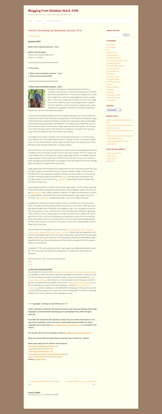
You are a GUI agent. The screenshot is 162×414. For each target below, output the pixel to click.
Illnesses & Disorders (113, 82)
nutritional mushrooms (47, 232)
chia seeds (65, 232)
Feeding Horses (111, 52)
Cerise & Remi (111, 44)
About (39, 21)
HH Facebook (110, 161)
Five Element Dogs (112, 55)
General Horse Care (113, 68)
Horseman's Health (112, 76)
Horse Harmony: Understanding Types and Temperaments (73, 272)
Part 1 (30, 261)
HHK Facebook (111, 158)
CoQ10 (58, 232)
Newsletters (110, 89)
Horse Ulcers (110, 74)
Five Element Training (113, 63)
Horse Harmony (111, 156)
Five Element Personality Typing (116, 60)
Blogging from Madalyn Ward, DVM (53, 11)
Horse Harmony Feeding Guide (78, 282)
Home (30, 21)
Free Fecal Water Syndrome (115, 66)
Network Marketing (112, 87)
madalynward (40, 359)
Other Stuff (110, 92)
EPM (107, 50)
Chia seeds (62, 179)
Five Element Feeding (113, 58)
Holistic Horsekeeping (113, 153)
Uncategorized (111, 100)
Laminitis (109, 84)
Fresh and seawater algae (76, 230)
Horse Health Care (112, 71)
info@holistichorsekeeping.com (78, 333)
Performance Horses (113, 95)
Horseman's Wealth (113, 79)
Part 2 (30, 264)
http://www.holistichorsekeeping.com (67, 325)
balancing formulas (42, 198)
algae (64, 177)
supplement (38, 192)
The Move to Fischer (113, 97)
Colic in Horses (111, 47)
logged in (41, 394)
